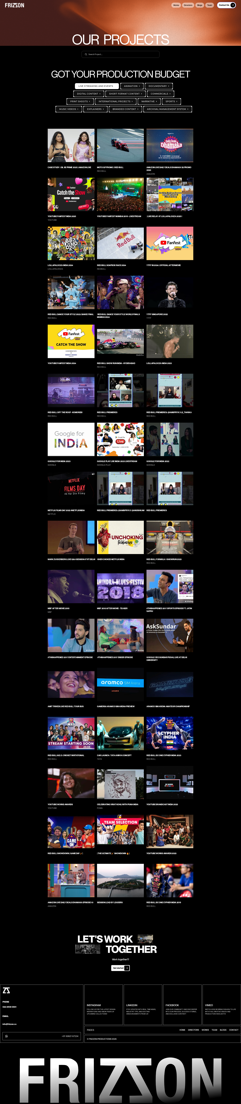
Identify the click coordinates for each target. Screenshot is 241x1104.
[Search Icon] (120, 54)
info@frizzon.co (9, 1024)
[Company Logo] (110, 5)
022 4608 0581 (9, 1007)
